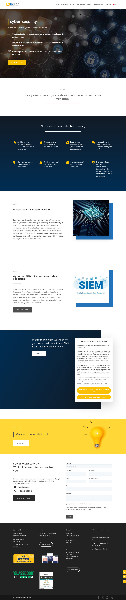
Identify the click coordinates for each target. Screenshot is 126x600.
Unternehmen (70, 552)
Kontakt (78, 552)
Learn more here (22, 309)
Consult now (17, 62)
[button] (94, 390)
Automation (69, 533)
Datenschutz (108, 530)
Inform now (20, 443)
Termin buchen (46, 544)
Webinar (39, 353)
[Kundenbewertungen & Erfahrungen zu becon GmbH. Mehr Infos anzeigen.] (46, 588)
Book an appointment (24, 498)
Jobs (67, 561)
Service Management (72, 535)
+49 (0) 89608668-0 (50, 533)
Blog (67, 556)
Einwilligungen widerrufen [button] (100, 549)
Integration (64, 4)
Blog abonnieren (73, 569)
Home (57, 4)
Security (89, 4)
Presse (77, 556)
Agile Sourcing (70, 542)
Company (108, 4)
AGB (93, 530)
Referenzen (69, 554)
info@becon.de (23, 487)
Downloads (69, 559)
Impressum (99, 530)
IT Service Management (77, 4)
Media (72, 556)
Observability (98, 4)
